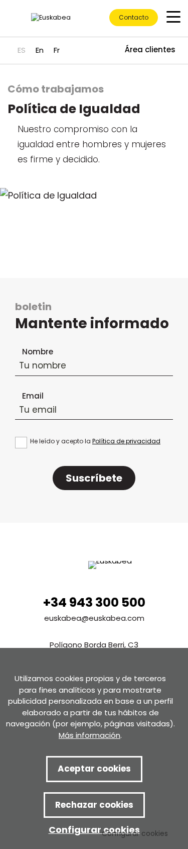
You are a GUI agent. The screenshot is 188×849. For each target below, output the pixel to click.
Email (33, 396)
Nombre (37, 351)
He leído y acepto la (95, 441)
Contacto (133, 17)
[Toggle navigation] (173, 16)
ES (22, 50)
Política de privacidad (126, 441)
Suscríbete (94, 478)
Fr (57, 50)
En (40, 50)
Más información (89, 735)
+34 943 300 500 (94, 602)
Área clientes (150, 49)
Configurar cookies (135, 833)
